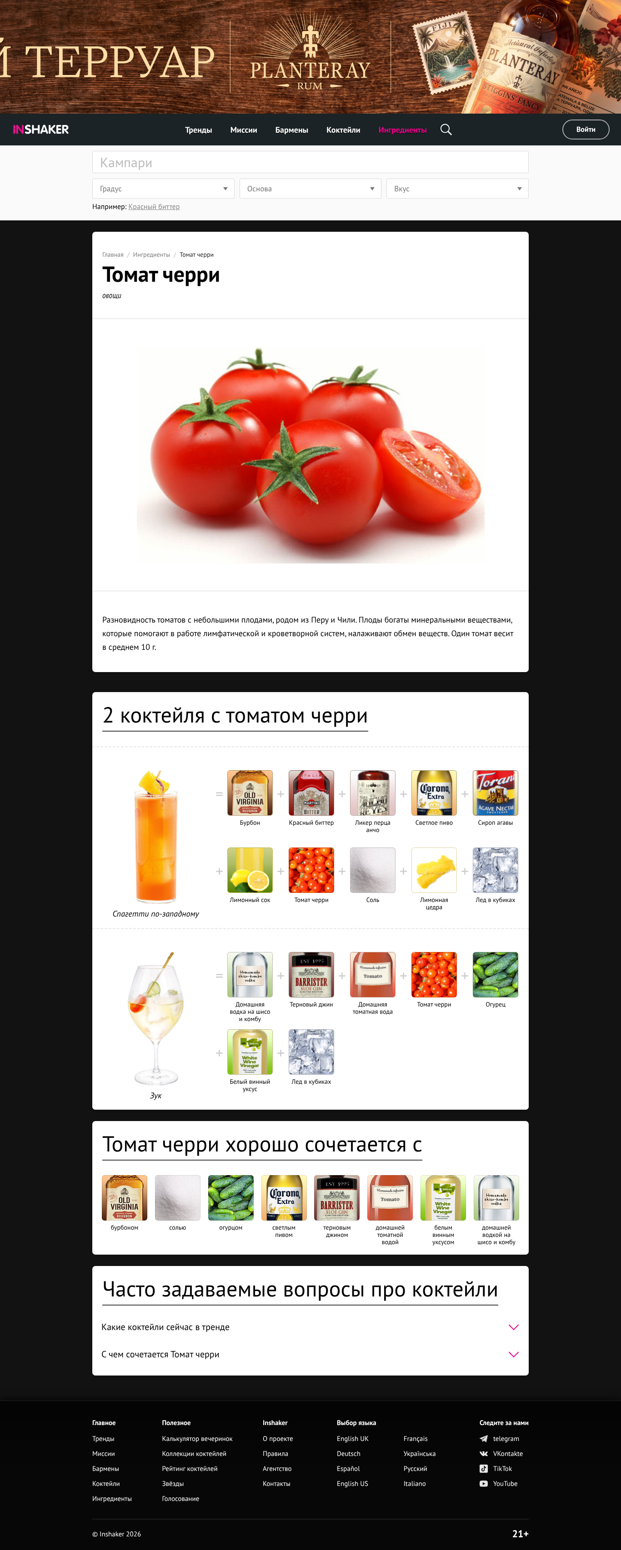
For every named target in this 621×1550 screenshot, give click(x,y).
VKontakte (508, 1454)
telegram (506, 1439)
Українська (420, 1454)
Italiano (415, 1484)
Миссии (243, 130)
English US (352, 1484)
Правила (275, 1454)
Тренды (198, 130)
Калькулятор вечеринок (197, 1439)
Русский (415, 1469)
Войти (586, 129)
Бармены (291, 130)
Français (416, 1439)
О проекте (278, 1439)
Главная (113, 254)
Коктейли (343, 130)
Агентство (277, 1469)
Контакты (276, 1484)
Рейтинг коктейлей (189, 1469)
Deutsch (349, 1454)
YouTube (505, 1484)
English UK (353, 1439)
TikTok (502, 1469)
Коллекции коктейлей (194, 1454)
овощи (111, 295)
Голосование (180, 1499)
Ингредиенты (403, 130)
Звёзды (173, 1484)
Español (348, 1469)
